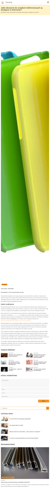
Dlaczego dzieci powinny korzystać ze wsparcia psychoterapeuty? (39, 356)
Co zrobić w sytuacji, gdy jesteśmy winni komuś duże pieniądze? (24, 438)
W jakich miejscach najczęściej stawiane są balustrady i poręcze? (16, 482)
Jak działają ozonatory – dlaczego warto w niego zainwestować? (15, 363)
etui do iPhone (16, 315)
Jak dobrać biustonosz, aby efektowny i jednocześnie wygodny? (40, 363)
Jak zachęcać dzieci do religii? (16, 425)
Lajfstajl (4, 284)
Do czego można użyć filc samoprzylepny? (40, 369)
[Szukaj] (47, 408)
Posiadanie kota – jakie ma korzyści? (15, 369)
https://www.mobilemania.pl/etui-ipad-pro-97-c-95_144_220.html (15, 320)
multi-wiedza (4, 288)
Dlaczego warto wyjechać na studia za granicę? (15, 355)
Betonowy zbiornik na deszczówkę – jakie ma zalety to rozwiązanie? (25, 431)
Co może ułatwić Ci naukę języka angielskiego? (20, 418)
